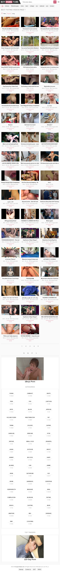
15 (23, 353)
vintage (32, 6)
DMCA (39, 569)
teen (27, 6)
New (5, 13)
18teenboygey (15, 6)
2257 (34, 569)
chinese (7, 6)
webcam (42, 6)
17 (32, 353)
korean (52, 6)
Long (13, 13)
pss (47, 6)
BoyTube (9, 2)
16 (28, 353)
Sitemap (21, 569)
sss (37, 6)
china (22, 6)
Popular (9, 13)
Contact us (28, 569)
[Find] (54, 2)
